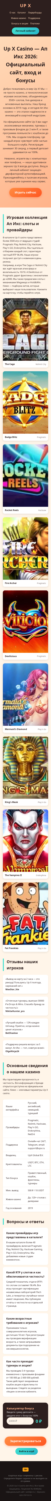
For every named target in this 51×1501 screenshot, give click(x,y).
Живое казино (18, 18)
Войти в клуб (26, 1451)
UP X (25, 5)
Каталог (22, 12)
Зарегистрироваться (25, 1441)
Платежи (35, 23)
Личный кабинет (25, 30)
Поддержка (34, 18)
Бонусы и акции (19, 23)
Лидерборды (35, 12)
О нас (13, 12)
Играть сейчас (25, 192)
